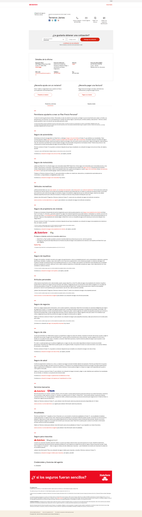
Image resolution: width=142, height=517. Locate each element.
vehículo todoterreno (88, 190)
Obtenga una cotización (90, 39)
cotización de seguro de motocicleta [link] (50, 177)
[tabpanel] (71, 67)
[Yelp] (58, 20)
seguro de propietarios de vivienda (92, 212)
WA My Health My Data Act (35, 512)
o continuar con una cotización (71, 43)
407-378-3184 (57, 73)
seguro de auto (87, 167)
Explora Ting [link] (37, 244)
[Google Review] (52, 20)
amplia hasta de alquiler (67, 139)
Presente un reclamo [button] (43, 94)
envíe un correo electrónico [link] (45, 403)
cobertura (49, 139)
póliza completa (60, 498)
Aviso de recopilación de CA (48, 512)
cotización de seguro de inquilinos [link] (49, 270)
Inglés (73, 64)
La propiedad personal (50, 215)
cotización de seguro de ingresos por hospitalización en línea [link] (56, 378)
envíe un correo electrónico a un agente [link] (48, 200)
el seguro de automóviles (72, 138)
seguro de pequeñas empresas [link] (56, 323)
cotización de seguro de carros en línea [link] (50, 153)
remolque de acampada (65, 190)
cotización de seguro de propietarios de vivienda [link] (53, 229)
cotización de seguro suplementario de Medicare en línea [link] (55, 375)
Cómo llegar (38, 67)
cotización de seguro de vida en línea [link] (50, 351)
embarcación (76, 190)
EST (101, 62)
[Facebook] (49, 20)
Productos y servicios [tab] (50, 104)
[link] (86, 22)
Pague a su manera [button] (87, 94)
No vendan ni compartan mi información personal (64, 512)
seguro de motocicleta (91, 169)
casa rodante (53, 190)
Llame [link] (35, 200)
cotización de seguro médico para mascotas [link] (52, 452)
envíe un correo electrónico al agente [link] (47, 295)
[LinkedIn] (55, 20)
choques (58, 139)
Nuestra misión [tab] (91, 104)
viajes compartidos (80, 139)
